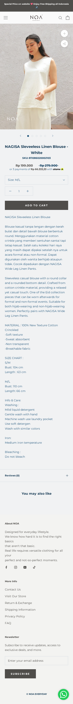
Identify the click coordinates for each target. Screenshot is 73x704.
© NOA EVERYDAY (36, 694)
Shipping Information (20, 609)
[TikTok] (34, 567)
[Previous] (20, 136)
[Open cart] (67, 18)
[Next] (52, 136)
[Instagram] (15, 567)
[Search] (60, 17)
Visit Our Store (15, 596)
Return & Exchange (18, 603)
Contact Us (13, 589)
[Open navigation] (6, 17)
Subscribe (20, 673)
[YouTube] (25, 567)
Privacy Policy (15, 616)
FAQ (8, 623)
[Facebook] (6, 567)
